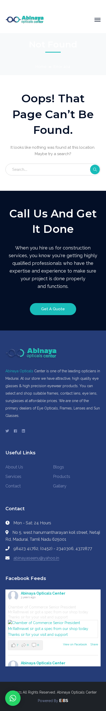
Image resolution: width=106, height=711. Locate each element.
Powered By (48, 701)
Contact (13, 486)
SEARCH (95, 169)
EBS (63, 700)
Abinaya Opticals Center (43, 593)
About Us (14, 467)
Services (13, 476)
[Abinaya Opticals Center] (24, 19)
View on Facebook (75, 644)
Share (94, 644)
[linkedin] (23, 431)
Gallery (59, 486)
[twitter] (7, 431)
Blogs (58, 467)
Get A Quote (53, 309)
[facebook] (15, 431)
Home (41, 66)
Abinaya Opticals (19, 371)
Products (61, 476)
